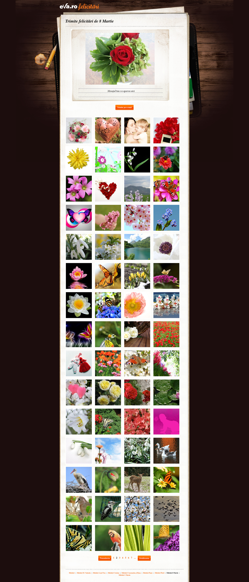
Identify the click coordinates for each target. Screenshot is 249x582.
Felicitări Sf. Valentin (84, 573)
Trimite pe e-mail (124, 107)
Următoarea (144, 558)
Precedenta (105, 558)
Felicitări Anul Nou (99, 573)
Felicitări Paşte (148, 573)
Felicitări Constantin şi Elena (131, 573)
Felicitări (72, 573)
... (135, 557)
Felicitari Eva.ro (79, 6)
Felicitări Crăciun (113, 573)
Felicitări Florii (159, 573)
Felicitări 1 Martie (124, 575)
